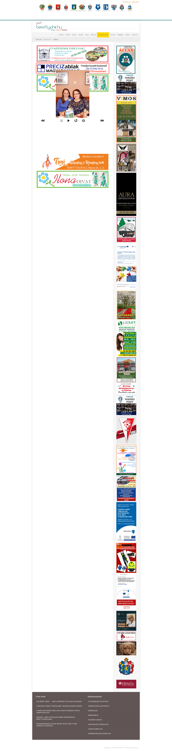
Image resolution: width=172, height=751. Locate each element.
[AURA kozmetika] (126, 194)
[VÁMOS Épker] (126, 119)
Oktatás (81, 34)
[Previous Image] (43, 120)
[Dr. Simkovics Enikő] (126, 621)
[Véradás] (126, 636)
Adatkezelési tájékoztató (98, 724)
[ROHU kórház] (126, 266)
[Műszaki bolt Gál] (126, 488)
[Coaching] (126, 460)
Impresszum (92, 710)
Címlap (61, 34)
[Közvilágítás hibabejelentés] (126, 604)
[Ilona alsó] (72, 179)
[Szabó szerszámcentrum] (126, 369)
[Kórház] (126, 586)
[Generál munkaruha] (126, 558)
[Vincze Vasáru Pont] (126, 405)
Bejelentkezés (127, 2)
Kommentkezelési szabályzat (99, 733)
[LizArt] (126, 338)
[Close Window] (83, 120)
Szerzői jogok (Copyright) (98, 706)
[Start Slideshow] (68, 120)
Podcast (120, 34)
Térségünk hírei (103, 34)
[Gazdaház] (126, 305)
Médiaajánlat (93, 715)
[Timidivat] (72, 161)
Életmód (93, 34)
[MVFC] (126, 430)
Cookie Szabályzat (95, 729)
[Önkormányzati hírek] (126, 666)
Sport (87, 34)
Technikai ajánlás (95, 720)
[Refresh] (75, 120)
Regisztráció (135, 2)
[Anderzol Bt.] (72, 54)
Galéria (127, 34)
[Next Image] (102, 120)
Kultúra (74, 34)
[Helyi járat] (126, 229)
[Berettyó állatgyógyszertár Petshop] (126, 388)
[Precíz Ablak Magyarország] (72, 68)
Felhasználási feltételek (98, 701)
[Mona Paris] (126, 157)
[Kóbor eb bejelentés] (126, 648)
